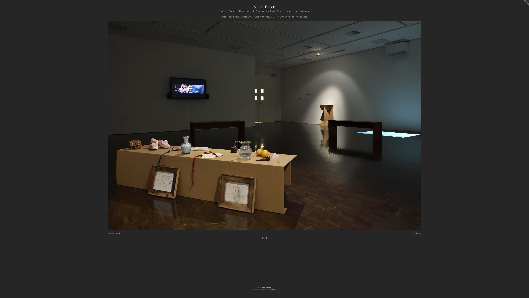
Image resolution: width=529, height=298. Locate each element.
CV (296, 11)
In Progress (258, 11)
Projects (222, 11)
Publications (304, 11)
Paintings (233, 11)
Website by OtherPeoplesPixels (264, 290)
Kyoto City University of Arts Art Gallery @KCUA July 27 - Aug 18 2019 (274, 16)
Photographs (245, 11)
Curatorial (270, 11)
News (280, 11)
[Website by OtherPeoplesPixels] (523, 5)
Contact (288, 11)
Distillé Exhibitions (230, 16)
